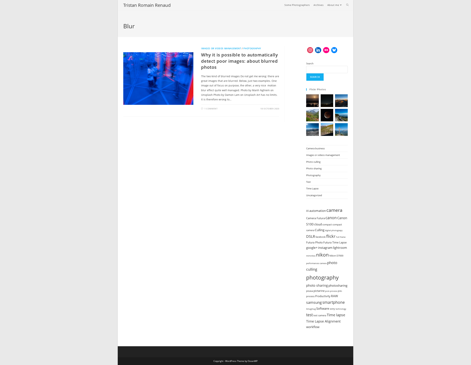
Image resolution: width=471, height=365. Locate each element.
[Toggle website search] (347, 5)
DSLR (310, 236)
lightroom (340, 247)
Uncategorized (314, 195)
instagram (325, 247)
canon (331, 217)
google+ (312, 247)
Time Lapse (312, 188)
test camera (319, 315)
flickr (330, 236)
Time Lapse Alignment (323, 321)
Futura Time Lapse (335, 242)
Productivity (322, 296)
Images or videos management (221, 48)
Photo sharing (314, 168)
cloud (318, 224)
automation (317, 211)
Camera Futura (315, 218)
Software (322, 308)
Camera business (315, 148)
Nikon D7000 (336, 255)
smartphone (333, 302)
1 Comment (210, 108)
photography (322, 277)
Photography (252, 48)
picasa (309, 291)
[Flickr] (326, 50)
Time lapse (336, 314)
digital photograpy (334, 230)
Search (310, 63)
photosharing (337, 285)
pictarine (319, 291)
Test (308, 182)
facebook (321, 236)
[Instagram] (310, 50)
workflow (312, 327)
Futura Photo (314, 242)
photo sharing (317, 285)
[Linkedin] (318, 50)
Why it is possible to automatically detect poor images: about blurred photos (239, 61)
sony (332, 308)
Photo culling (313, 161)
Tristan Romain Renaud (147, 5)
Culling (319, 230)
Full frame (341, 237)
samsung (314, 302)
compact (327, 224)
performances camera (316, 263)
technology (341, 309)
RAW (334, 296)
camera (334, 210)
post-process (331, 291)
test (309, 314)
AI (307, 211)
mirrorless (311, 255)
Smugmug (311, 309)
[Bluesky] (334, 50)
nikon (322, 254)
